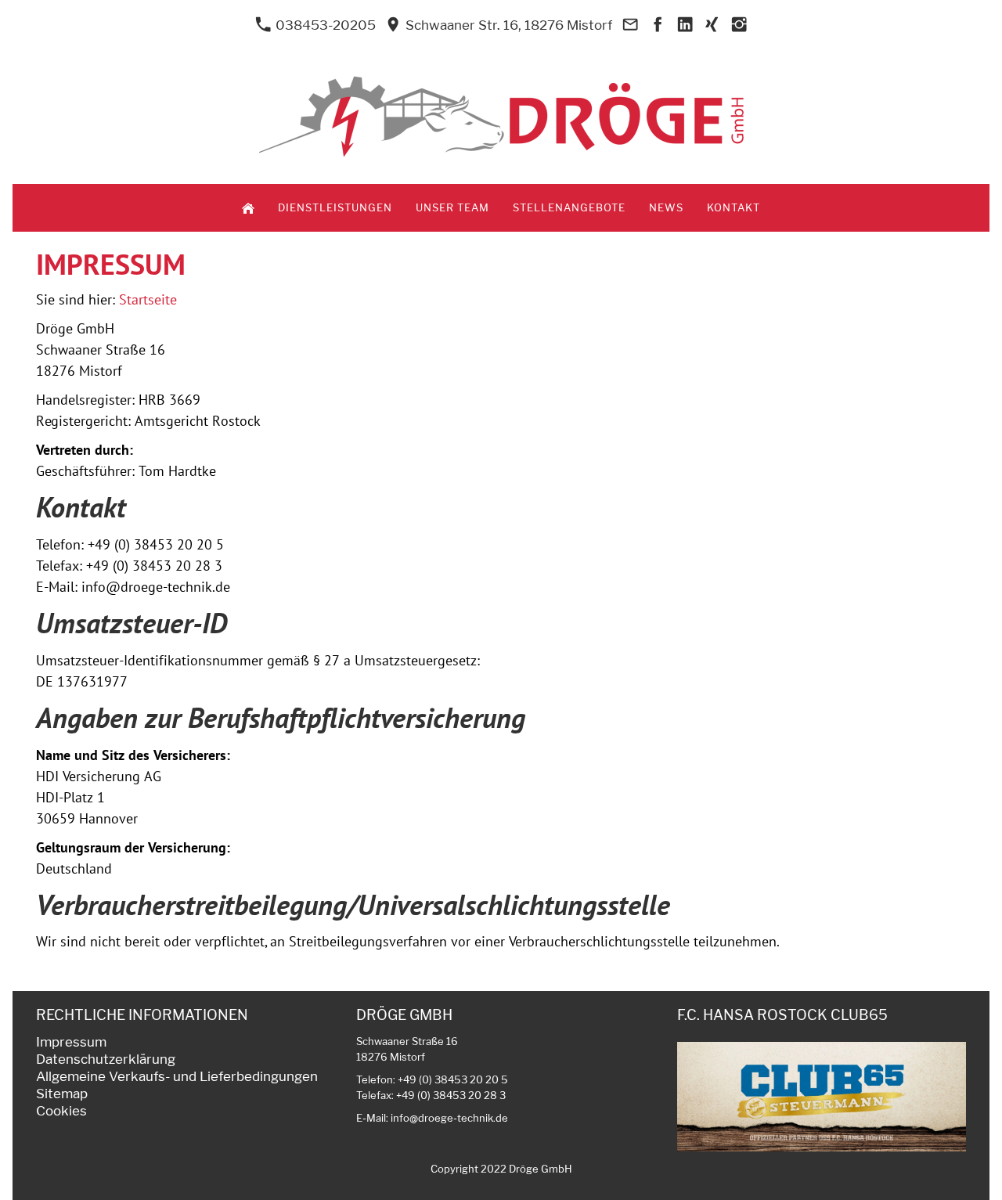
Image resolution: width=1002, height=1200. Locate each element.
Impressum (71, 1042)
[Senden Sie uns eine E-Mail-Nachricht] (630, 25)
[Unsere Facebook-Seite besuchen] (657, 25)
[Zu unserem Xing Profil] (712, 25)
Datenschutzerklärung (105, 1059)
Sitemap (62, 1093)
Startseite (148, 299)
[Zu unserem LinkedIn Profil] (685, 25)
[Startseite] (248, 208)
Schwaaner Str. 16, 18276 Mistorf (507, 25)
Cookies (61, 1111)
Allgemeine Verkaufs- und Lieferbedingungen (177, 1076)
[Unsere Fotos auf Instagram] (739, 25)
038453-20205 (324, 25)
